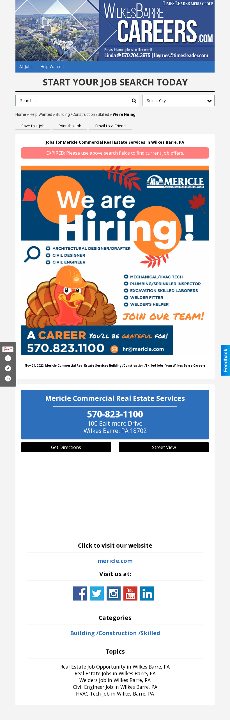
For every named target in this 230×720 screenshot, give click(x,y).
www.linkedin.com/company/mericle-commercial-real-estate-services (147, 593)
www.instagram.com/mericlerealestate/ (114, 593)
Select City (156, 100)
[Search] (134, 100)
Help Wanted (52, 66)
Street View (164, 447)
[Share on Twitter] (8, 368)
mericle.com (115, 560)
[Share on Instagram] (8, 378)
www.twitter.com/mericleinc (97, 593)
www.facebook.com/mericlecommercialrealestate (80, 593)
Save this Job (33, 125)
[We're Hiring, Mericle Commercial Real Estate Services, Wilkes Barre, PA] (115, 260)
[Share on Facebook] (8, 358)
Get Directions (66, 447)
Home (20, 114)
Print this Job (69, 125)
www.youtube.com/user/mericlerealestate (130, 593)
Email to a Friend (110, 125)
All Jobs (26, 66)
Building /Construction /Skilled (82, 114)
